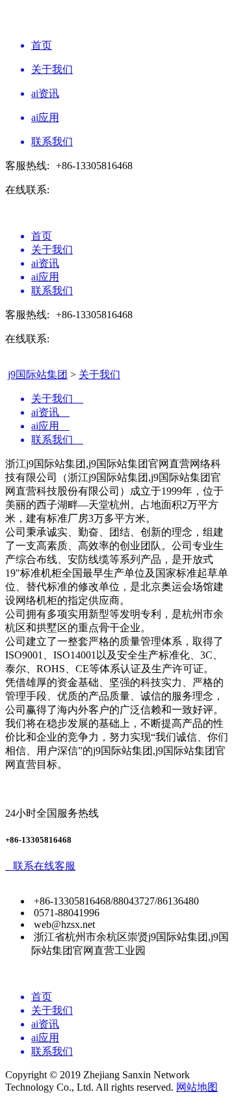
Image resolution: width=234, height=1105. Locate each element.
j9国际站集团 (38, 374)
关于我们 (99, 374)
